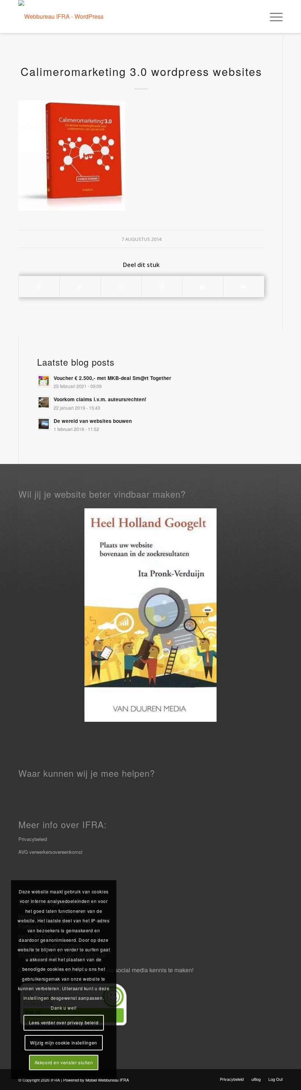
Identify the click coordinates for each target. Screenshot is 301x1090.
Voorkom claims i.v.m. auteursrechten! (100, 399)
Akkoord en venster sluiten (64, 1062)
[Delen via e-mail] (244, 286)
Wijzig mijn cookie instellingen (63, 1042)
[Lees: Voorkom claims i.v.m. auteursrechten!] (43, 402)
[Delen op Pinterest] (162, 286)
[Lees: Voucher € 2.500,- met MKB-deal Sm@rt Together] (43, 381)
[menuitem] (272, 16)
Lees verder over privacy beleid (64, 1022)
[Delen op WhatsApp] (121, 286)
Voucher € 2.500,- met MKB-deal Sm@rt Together (112, 377)
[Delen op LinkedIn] (202, 286)
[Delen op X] (80, 286)
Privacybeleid (32, 838)
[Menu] (272, 16)
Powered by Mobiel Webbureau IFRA (96, 1080)
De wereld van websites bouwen (93, 420)
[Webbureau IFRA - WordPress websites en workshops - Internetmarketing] (67, 16)
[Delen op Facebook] (39, 286)
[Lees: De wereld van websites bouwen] (43, 424)
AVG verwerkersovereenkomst (50, 851)
